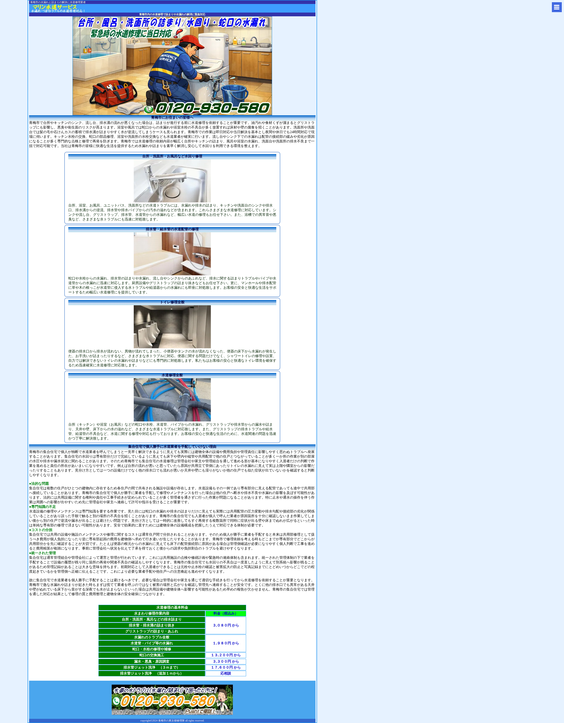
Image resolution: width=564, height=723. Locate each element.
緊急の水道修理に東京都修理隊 (64, 8)
